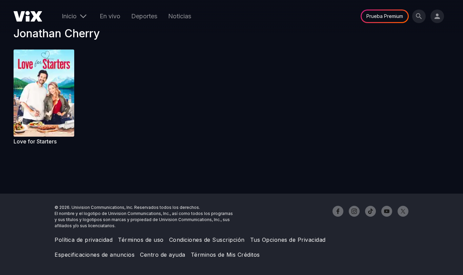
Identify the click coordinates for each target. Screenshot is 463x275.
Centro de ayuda (162, 254)
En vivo (110, 16)
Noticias (179, 16)
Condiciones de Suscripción (207, 239)
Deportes (144, 16)
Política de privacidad (84, 239)
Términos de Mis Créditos (225, 254)
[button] (47, 93)
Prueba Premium (384, 16)
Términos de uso (141, 239)
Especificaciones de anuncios (95, 254)
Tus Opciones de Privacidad (288, 239)
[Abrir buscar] (419, 16)
